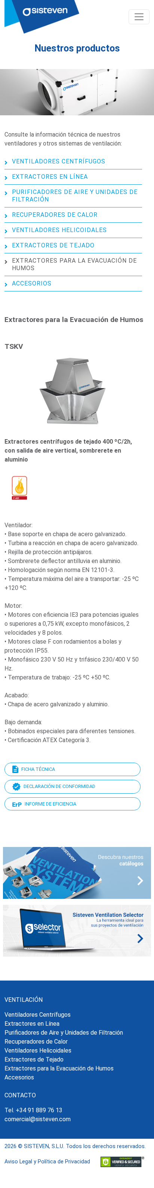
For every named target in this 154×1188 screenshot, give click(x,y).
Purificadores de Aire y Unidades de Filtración (75, 195)
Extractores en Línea (50, 176)
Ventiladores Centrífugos (58, 161)
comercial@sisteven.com (37, 1119)
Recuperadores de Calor (55, 214)
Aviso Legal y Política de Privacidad (47, 1162)
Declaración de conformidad (59, 786)
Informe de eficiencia (50, 804)
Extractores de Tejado (53, 245)
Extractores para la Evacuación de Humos (74, 264)
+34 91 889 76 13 (39, 1110)
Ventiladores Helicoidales (59, 230)
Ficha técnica (38, 769)
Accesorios (32, 283)
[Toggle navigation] (139, 16)
